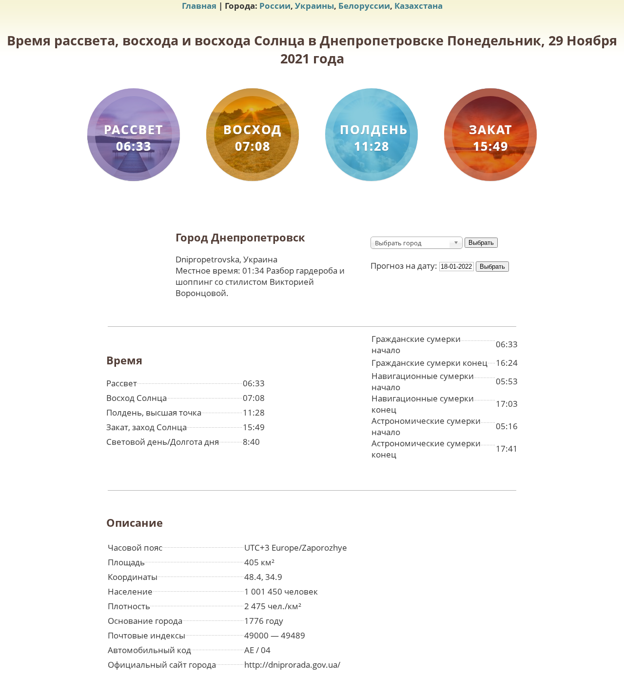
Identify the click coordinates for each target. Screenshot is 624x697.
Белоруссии (364, 5)
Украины (314, 5)
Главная (199, 5)
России (275, 5)
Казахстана (418, 5)
